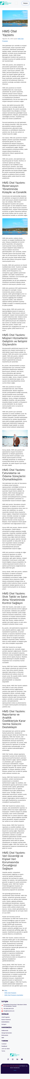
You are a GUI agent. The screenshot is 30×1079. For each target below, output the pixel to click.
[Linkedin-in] (17, 1059)
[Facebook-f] (8, 1059)
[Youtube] (22, 1059)
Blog (5, 990)
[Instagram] (12, 1059)
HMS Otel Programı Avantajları (13, 995)
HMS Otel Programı (10, 993)
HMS (15, 1070)
